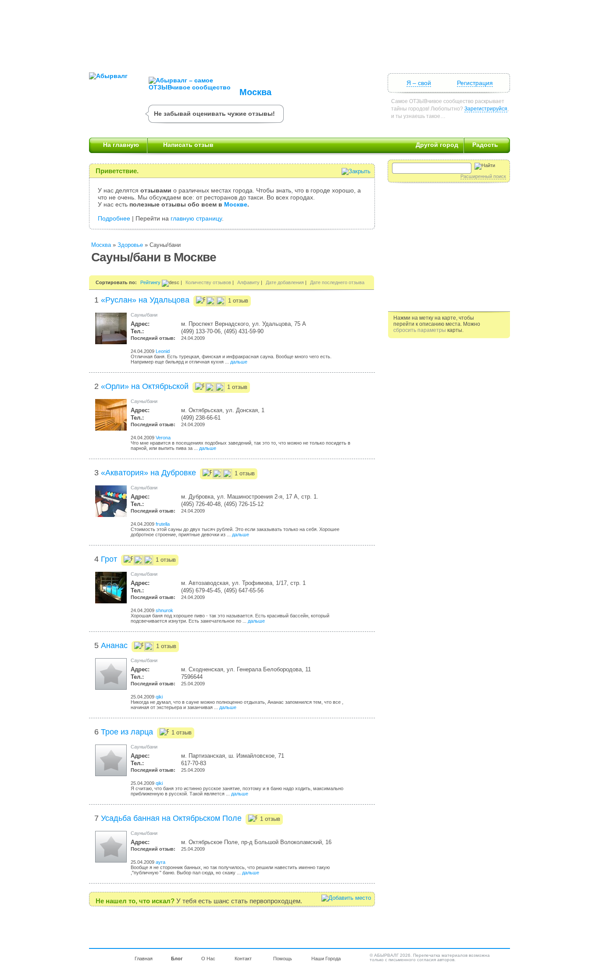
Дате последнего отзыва (337, 282)
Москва (255, 92)
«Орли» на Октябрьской (145, 386)
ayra (160, 862)
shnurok (164, 610)
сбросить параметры (419, 330)
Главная (144, 958)
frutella (163, 524)
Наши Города (326, 958)
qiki (159, 696)
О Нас (208, 958)
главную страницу (196, 218)
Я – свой (418, 82)
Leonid (163, 351)
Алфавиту (248, 282)
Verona (163, 437)
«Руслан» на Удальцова (145, 300)
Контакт (243, 958)
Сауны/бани (144, 314)
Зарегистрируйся (485, 109)
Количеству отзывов (208, 282)
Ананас (114, 645)
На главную (121, 144)
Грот (109, 559)
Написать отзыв (188, 144)
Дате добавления (285, 282)
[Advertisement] (299, 33)
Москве (235, 204)
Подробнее (114, 218)
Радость (485, 144)
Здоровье (130, 245)
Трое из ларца (127, 731)
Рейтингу (150, 282)
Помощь (282, 958)
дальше (238, 361)
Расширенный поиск (483, 176)
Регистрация (475, 82)
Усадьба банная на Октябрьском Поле (171, 818)
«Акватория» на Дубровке (148, 472)
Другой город (437, 144)
